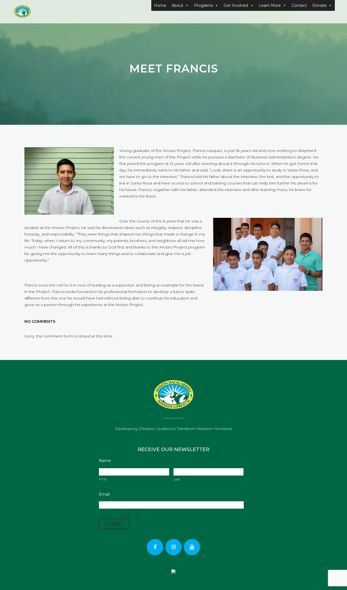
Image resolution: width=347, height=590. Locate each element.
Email (104, 494)
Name (105, 460)
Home (160, 5)
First (103, 479)
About (177, 5)
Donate (319, 5)
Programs (203, 5)
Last (177, 479)
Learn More (270, 5)
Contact (299, 5)
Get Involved (236, 5)
